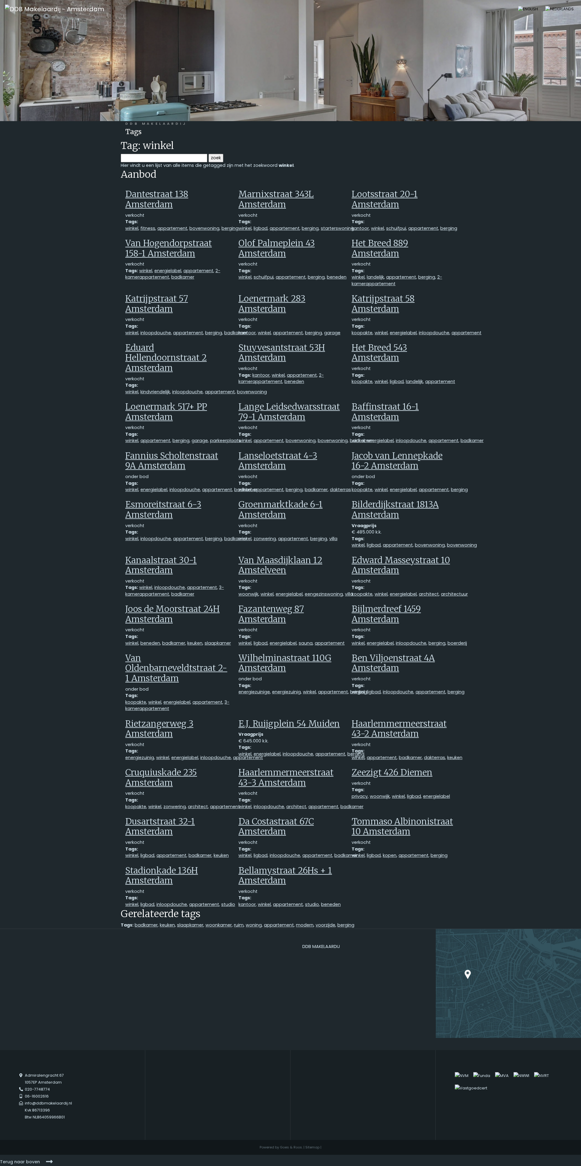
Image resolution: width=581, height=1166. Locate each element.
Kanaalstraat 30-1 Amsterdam (161, 565)
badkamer (182, 277)
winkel (131, 228)
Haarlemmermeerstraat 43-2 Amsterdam (399, 728)
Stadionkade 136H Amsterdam (161, 875)
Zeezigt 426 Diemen (392, 772)
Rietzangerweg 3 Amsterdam (159, 728)
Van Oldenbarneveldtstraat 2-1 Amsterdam (176, 668)
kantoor (360, 228)
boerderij (457, 643)
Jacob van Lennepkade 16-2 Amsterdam (397, 460)
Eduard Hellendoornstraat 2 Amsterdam (166, 357)
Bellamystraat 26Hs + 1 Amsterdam (285, 875)
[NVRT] (541, 1075)
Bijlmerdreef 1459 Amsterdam (386, 614)
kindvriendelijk (155, 392)
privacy (360, 796)
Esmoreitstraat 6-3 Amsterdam (163, 509)
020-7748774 (37, 1089)
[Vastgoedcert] (471, 1088)
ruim (239, 925)
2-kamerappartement (281, 378)
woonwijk (248, 594)
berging (230, 228)
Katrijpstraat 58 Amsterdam (383, 303)
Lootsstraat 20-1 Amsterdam (385, 199)
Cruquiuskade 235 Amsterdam (161, 777)
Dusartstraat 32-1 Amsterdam (160, 826)
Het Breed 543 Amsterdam (379, 352)
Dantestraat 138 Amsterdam (156, 199)
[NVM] (461, 1075)
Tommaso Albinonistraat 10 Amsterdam (402, 826)
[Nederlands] (559, 8)
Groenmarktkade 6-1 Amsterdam (280, 509)
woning (254, 925)
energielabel (167, 271)
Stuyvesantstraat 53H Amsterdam (281, 352)
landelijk (375, 277)
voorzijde (325, 925)
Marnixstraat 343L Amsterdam (276, 199)
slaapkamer (218, 643)
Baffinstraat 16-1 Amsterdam (385, 411)
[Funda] (481, 1075)
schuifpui (396, 228)
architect (429, 594)
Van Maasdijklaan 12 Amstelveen (280, 565)
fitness (147, 228)
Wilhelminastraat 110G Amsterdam (284, 663)
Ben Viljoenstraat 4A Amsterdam (393, 663)
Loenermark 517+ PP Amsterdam (166, 411)
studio (228, 904)
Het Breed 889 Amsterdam (380, 248)
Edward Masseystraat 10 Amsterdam (401, 565)
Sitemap (312, 1147)
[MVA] (502, 1075)
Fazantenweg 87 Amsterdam (271, 614)
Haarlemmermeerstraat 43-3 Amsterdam (285, 777)
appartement (172, 228)
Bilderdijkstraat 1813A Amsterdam (395, 509)
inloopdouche (155, 333)
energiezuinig (286, 692)
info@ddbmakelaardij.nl (48, 1103)
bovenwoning (204, 228)
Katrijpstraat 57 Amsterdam (156, 303)
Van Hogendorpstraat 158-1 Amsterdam (168, 248)
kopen (389, 855)
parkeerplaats (225, 441)
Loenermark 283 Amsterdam (271, 303)
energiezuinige (254, 692)
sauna (306, 643)
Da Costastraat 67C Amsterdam (276, 826)
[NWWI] (521, 1075)
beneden (336, 277)
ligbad (261, 228)
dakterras (340, 490)
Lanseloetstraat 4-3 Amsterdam (277, 460)
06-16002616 (37, 1096)
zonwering (265, 539)
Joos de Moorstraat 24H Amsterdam (172, 614)
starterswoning (337, 228)
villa (333, 539)
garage (332, 333)
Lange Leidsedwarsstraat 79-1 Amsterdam (289, 411)
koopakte (362, 333)
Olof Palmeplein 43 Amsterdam (276, 248)
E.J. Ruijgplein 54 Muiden (289, 723)
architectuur (454, 594)
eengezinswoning (324, 594)
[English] (528, 8)
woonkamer (218, 925)
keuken (194, 643)
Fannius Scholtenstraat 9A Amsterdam (171, 460)
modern (304, 925)
